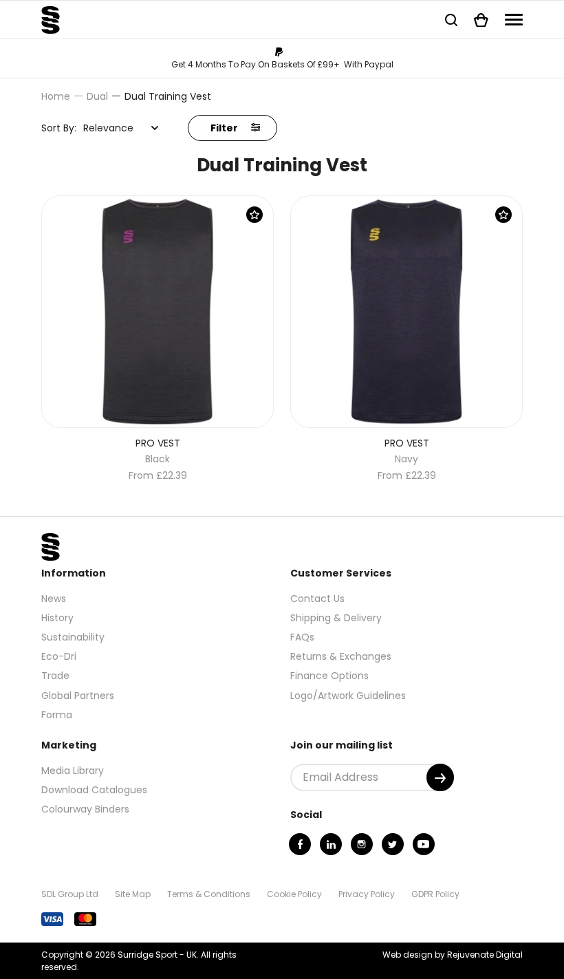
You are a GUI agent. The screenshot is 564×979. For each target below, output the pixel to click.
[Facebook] (300, 844)
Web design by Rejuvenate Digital (452, 954)
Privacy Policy (366, 894)
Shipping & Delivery (336, 618)
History (57, 618)
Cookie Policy (294, 894)
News (53, 598)
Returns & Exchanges (340, 656)
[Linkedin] (331, 844)
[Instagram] (362, 844)
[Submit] (440, 777)
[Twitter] (393, 844)
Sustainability (73, 637)
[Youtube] (424, 844)
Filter (225, 128)
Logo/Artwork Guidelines (348, 695)
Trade (55, 675)
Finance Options (329, 675)
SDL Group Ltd (69, 894)
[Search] (451, 20)
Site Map (133, 894)
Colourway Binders (85, 809)
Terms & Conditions (208, 894)
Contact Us (317, 598)
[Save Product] (254, 214)
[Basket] (481, 20)
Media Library (72, 770)
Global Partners (77, 695)
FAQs (302, 637)
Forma (56, 715)
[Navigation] (513, 20)
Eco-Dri (58, 656)
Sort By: (58, 128)
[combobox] (121, 128)
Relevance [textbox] (108, 128)
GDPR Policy (435, 894)
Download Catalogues (94, 790)
